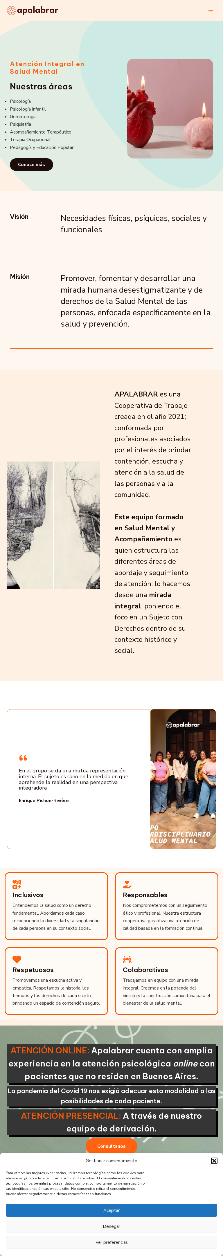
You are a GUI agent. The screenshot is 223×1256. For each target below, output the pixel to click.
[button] (214, 1161)
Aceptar (111, 1210)
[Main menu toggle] (210, 10)
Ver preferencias (112, 1242)
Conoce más (31, 164)
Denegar (111, 1226)
